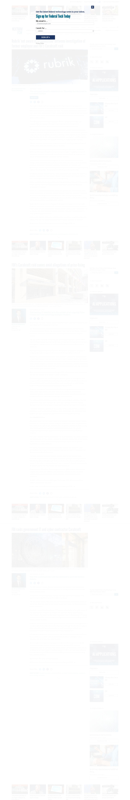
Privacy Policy (40, 43)
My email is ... (42, 21)
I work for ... (41, 28)
